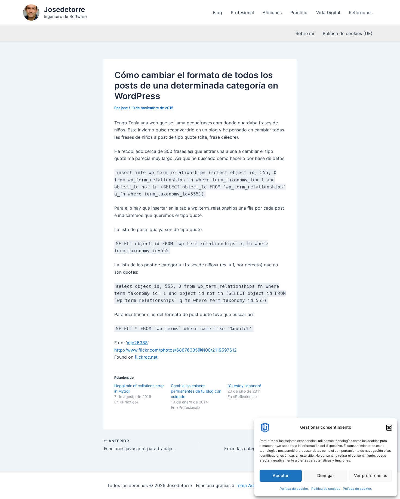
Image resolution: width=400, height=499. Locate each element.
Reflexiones (361, 12)
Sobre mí (305, 33)
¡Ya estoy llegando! (244, 385)
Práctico (298, 12)
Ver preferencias (370, 475)
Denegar (325, 475)
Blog (217, 12)
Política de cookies (294, 489)
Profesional (242, 12)
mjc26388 (137, 342)
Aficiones (272, 12)
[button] (389, 427)
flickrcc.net (146, 357)
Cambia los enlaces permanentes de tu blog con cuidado (196, 391)
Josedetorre (64, 9)
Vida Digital (328, 12)
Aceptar (281, 475)
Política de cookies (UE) (348, 33)
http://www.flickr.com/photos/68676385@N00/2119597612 (175, 350)
